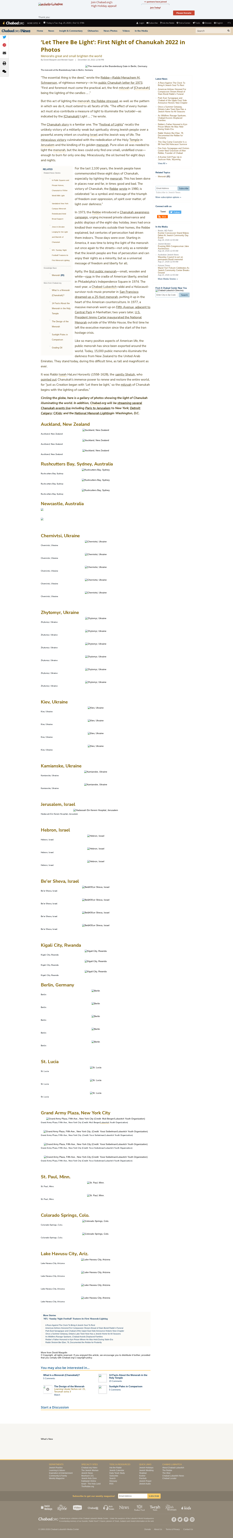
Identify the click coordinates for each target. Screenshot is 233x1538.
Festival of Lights (111, 125)
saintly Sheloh (125, 374)
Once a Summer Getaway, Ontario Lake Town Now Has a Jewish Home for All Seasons (83, 1334)
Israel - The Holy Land (91, 1484)
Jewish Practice (56, 1468)
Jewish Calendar (116, 1470)
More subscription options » (168, 197)
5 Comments (49, 1378)
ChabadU (93, 1507)
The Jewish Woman (89, 1470)
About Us (158, 1529)
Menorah (56, 275)
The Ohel (166, 1473)
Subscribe (113, 1476)
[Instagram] (192, 1519)
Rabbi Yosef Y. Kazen (97, 1521)
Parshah (143, 1478)
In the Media (141, 30)
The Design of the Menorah (69, 1386)
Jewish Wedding (146, 1470)
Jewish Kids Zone (89, 1478)
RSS (164, 217)
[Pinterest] (186, 1519)
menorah (102, 145)
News (51, 30)
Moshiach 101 (87, 1476)
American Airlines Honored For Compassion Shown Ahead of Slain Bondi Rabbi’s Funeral (84, 1328)
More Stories (49, 1315)
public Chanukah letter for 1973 (120, 83)
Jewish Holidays (146, 1468)
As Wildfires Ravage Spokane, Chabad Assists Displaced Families (74, 1337)
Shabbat (143, 1473)
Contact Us (188, 1529)
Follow (177, 212)
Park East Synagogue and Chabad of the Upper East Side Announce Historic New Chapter (84, 1331)
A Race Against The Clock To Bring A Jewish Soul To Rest (70, 1325)
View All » (162, 163)
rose (88, 277)
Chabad (86, 1518)
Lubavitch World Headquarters (142, 1518)
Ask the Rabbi (168, 23)
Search (112, 1478)
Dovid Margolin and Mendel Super (59, 60)
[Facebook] (174, 1519)
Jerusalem (103, 408)
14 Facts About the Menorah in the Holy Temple (61, 308)
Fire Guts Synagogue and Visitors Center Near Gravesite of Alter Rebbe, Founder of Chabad (173, 150)
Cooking (140, 1507)
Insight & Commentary (70, 30)
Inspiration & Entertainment (61, 1473)
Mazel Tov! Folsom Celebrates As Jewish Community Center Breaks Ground (173, 270)
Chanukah (71, 116)
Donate (208, 23)
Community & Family (58, 1476)
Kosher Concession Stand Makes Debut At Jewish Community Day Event (173, 235)
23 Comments (115, 1381)
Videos (126, 30)
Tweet (163, 211)
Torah (116, 1521)
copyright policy (84, 1357)
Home (40, 30)
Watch (57, 1395)
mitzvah (126, 385)
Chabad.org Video (89, 1468)
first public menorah (103, 271)
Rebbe (113, 189)
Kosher (142, 1476)
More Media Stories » (168, 279)
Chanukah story (58, 125)
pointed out (49, 380)
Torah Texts (155, 1507)
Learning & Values (57, 1470)
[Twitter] (180, 1519)
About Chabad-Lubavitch (173, 1468)
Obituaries (93, 30)
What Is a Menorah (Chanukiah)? (61, 1375)
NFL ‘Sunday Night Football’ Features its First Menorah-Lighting (60, 255)
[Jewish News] (16, 31)
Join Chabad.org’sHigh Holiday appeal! (104, 4)
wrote (123, 189)
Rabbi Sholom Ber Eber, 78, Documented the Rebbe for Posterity (73, 1342)
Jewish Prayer (145, 1481)
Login (141, 23)
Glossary (113, 1481)
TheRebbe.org (87, 1486)
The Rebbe (167, 1470)
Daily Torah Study (117, 1473)
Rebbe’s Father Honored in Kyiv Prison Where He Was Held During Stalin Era (79, 1339)
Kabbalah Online (88, 1481)
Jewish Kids (186, 1507)
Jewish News (87, 1473)
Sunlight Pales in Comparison (125, 1386)
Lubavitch (109, 1135)
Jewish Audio (145, 1484)
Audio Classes (109, 1507)
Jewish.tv (78, 1507)
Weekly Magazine (57, 1478)
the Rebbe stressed (104, 101)
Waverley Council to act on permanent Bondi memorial (170, 258)
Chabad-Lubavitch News (173, 1476)
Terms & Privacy (173, 1529)
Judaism (123, 1521)
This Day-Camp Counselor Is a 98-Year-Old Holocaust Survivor (172, 143)
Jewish (133, 1521)
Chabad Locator (169, 1478)
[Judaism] (13, 23)
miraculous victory (53, 140)
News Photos (110, 30)
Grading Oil (57, 347)
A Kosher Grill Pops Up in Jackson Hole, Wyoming (170, 158)
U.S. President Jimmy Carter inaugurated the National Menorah (108, 317)
